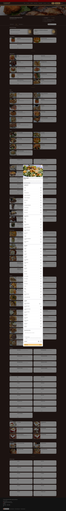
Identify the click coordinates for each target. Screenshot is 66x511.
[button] (33, 171)
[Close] (41, 166)
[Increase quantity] (41, 341)
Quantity (25, 341)
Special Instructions (27, 330)
